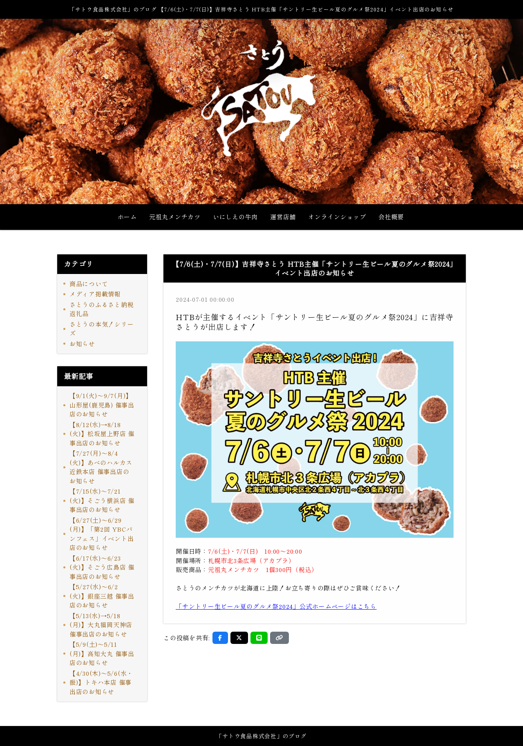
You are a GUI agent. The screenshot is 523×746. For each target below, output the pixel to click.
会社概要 (391, 216)
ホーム (127, 216)
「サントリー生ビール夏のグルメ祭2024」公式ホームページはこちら (276, 606)
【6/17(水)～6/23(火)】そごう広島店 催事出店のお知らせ (101, 567)
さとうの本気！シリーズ (101, 329)
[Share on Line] (259, 638)
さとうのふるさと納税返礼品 (101, 309)
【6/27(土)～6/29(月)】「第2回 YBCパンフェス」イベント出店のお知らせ (101, 534)
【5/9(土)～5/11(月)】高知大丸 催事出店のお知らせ (101, 653)
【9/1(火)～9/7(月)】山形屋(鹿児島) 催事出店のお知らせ (101, 404)
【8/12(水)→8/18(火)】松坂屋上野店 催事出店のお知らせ (101, 433)
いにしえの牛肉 (235, 216)
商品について (88, 283)
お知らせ (82, 343)
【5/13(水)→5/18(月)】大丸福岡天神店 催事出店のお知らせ (100, 624)
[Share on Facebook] (220, 638)
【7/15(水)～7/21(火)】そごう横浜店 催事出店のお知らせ (101, 500)
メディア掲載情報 (95, 293)
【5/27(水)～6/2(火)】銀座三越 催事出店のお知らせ (101, 595)
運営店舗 (283, 216)
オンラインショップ (337, 216)
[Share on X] (239, 638)
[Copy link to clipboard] (279, 638)
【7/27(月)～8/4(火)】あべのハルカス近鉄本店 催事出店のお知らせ (100, 467)
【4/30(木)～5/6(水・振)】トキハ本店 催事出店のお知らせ (101, 682)
